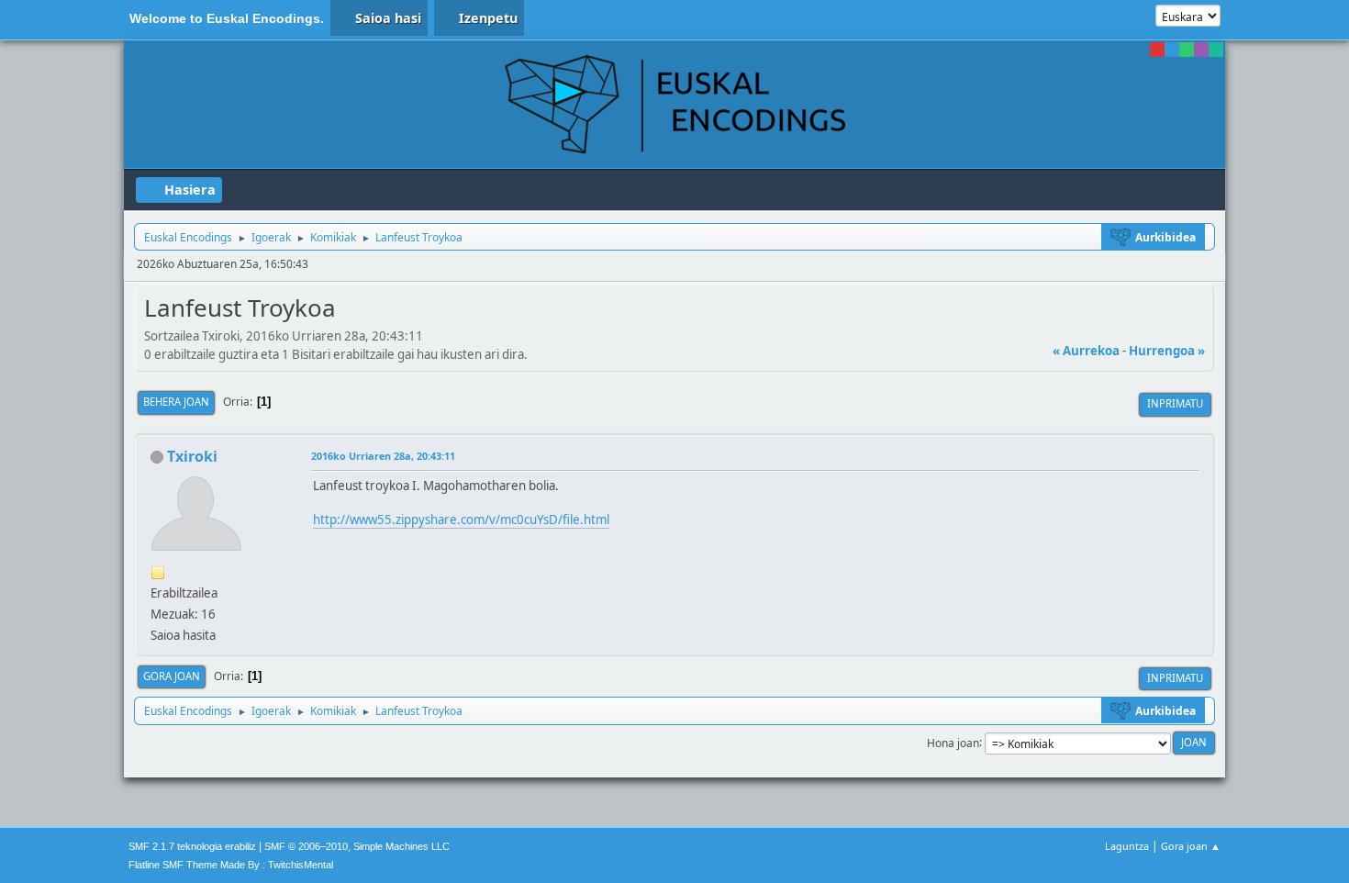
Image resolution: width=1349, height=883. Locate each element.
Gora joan (171, 676)
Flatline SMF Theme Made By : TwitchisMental (230, 864)
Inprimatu (1175, 403)
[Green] (1186, 49)
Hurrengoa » (1167, 350)
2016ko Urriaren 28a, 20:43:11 (383, 456)
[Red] (1157, 49)
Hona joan (953, 742)
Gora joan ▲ (1191, 846)
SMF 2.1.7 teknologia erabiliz (192, 846)
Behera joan (176, 401)
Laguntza (1127, 846)
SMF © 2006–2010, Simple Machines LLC (357, 846)
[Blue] (1172, 49)
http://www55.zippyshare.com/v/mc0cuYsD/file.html (461, 519)
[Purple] (1201, 49)
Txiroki (192, 456)
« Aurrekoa (1086, 350)
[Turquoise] (1216, 49)
